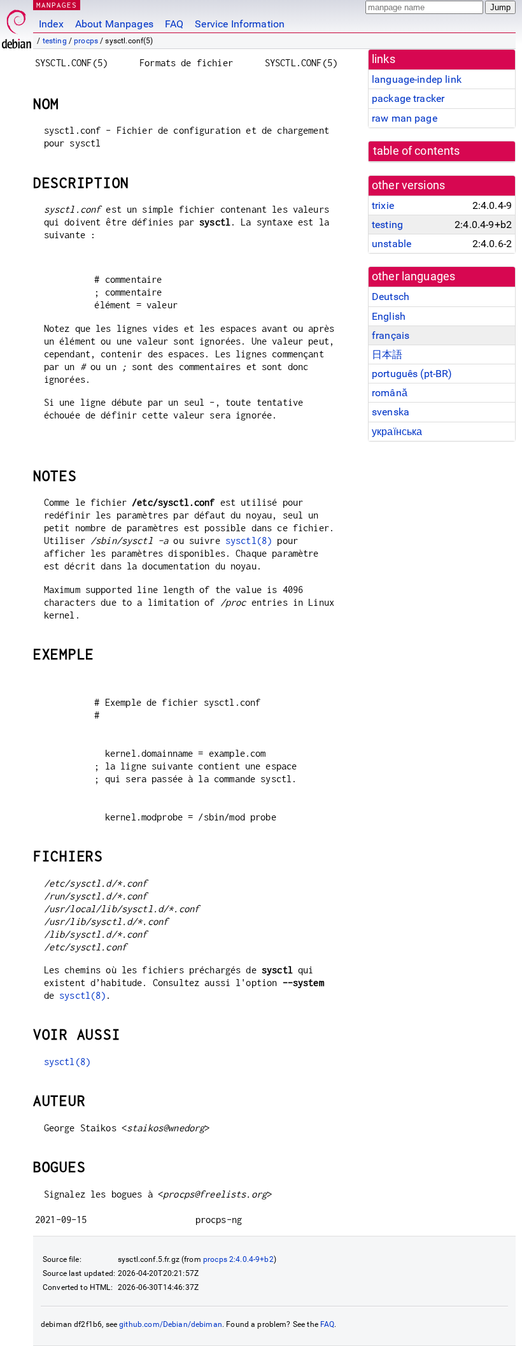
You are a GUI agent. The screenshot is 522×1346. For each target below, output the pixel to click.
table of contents (416, 151)
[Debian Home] (16, 26)
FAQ (174, 24)
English (389, 316)
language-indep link (417, 79)
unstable (391, 244)
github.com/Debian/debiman (170, 1324)
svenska (390, 412)
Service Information (240, 24)
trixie (383, 205)
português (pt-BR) (412, 374)
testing (55, 40)
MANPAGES (56, 5)
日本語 (387, 354)
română (389, 393)
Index (51, 24)
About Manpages (114, 24)
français (390, 335)
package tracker (408, 98)
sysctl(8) (248, 540)
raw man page (404, 118)
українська (397, 432)
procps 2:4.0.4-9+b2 (238, 1259)
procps (86, 40)
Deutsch (390, 296)
